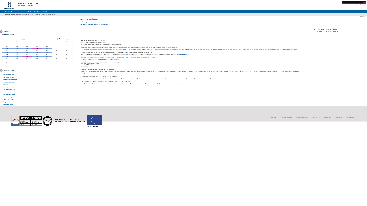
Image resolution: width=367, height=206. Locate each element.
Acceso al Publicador (9, 89)
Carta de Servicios (46, 14)
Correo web (327, 117)
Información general (8, 74)
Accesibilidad (350, 117)
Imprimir (363, 16)
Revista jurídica (10, 14)
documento (128, 52)
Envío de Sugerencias (9, 92)
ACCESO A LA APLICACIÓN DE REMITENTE (326, 29)
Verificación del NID (8, 99)
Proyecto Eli (6, 102)
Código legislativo (22, 14)
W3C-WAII (273, 117)
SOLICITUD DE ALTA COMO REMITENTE (327, 32)
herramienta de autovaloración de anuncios (101, 57)
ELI (54, 14)
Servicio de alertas (8, 77)
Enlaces (5, 84)
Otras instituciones (302, 117)
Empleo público (34, 14)
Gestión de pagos (8, 104)
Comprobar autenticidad (10, 79)
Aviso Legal (338, 117)
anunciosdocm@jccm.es (183, 54)
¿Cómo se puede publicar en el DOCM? (91, 22)
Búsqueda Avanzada (9, 94)
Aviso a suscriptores (9, 97)
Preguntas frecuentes (9, 82)
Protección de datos (286, 117)
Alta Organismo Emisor (9, 87)
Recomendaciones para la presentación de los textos (94, 24)
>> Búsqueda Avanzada (360, 4)
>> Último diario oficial (8, 34)
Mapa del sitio (316, 117)
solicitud (116, 59)
